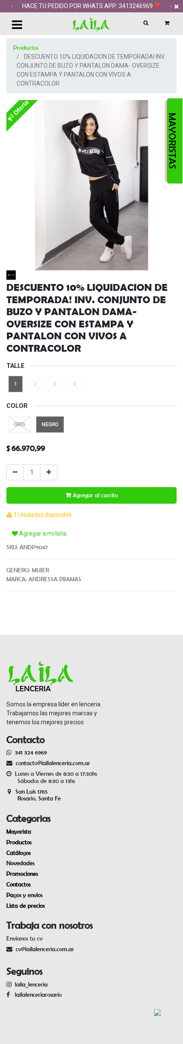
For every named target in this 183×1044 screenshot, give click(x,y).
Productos (25, 47)
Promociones (22, 873)
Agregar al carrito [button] (94, 495)
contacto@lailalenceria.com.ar (51, 763)
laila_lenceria (31, 984)
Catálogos (18, 852)
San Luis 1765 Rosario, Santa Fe (33, 795)
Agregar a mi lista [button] (42, 533)
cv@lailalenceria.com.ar (45, 949)
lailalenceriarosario (36, 994)
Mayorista (18, 831)
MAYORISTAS (172, 141)
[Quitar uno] (15, 472)
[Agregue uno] (48, 472)
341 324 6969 (31, 752)
